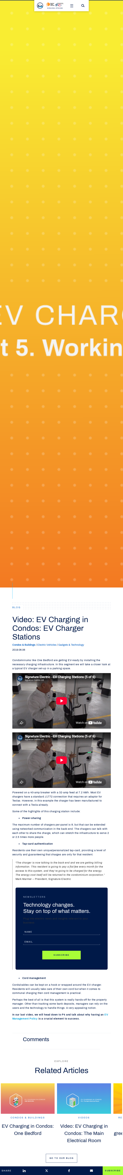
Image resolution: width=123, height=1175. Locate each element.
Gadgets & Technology (71, 644)
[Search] (83, 6)
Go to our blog (61, 1158)
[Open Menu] (72, 6)
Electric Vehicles (46, 644)
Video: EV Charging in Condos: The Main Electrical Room (84, 1133)
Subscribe (61, 955)
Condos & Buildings (23, 644)
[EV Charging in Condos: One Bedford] (28, 1098)
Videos (84, 1117)
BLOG (16, 607)
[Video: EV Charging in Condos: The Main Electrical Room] (84, 1098)
